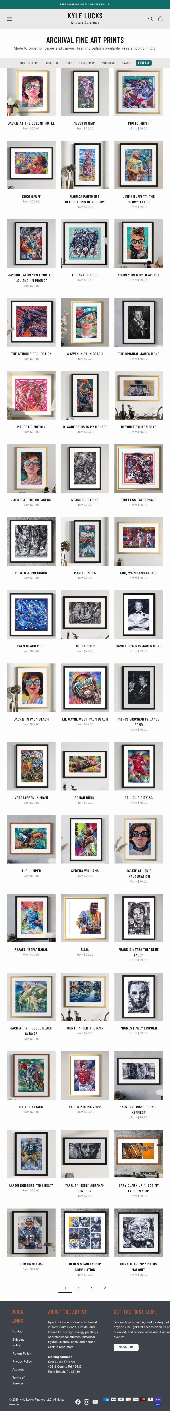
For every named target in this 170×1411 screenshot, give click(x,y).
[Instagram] (86, 1402)
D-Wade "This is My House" (85, 426)
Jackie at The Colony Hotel (31, 123)
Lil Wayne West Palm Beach (85, 719)
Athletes (52, 63)
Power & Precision (31, 572)
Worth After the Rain (84, 1027)
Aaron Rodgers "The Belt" (31, 1185)
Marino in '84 (85, 572)
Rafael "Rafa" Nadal (31, 949)
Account (18, 1369)
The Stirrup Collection (31, 353)
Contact (17, 1331)
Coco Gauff (31, 196)
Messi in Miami (85, 123)
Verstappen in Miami (31, 797)
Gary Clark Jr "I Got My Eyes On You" (138, 1188)
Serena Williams (85, 870)
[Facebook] (78, 1402)
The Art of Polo (85, 274)
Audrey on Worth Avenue (139, 274)
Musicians (108, 63)
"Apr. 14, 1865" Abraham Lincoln (85, 1188)
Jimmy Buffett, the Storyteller (139, 199)
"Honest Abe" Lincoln (138, 1027)
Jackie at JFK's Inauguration (139, 873)
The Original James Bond (139, 353)
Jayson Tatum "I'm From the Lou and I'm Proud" (31, 277)
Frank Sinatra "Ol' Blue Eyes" (138, 952)
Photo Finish (138, 123)
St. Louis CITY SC (138, 797)
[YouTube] (95, 1402)
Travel (126, 63)
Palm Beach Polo (31, 645)
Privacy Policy (22, 1361)
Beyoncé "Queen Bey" (138, 426)
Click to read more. (61, 1347)
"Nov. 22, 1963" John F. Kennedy (139, 1109)
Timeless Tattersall (139, 499)
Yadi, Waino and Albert (139, 572)
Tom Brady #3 (31, 1263)
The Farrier (85, 645)
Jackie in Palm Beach (31, 719)
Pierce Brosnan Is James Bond (139, 722)
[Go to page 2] (105, 1288)
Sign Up (126, 1347)
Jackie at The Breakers (31, 499)
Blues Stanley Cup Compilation (85, 1266)
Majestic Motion (31, 426)
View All (143, 63)
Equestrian (87, 63)
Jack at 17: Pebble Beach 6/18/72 (31, 1030)
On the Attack (31, 1106)
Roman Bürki (85, 797)
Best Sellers (29, 63)
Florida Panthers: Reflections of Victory (85, 199)
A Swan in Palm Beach (85, 353)
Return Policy (21, 1353)
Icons (68, 63)
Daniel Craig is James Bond (139, 645)
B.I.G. (85, 949)
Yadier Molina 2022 (85, 1106)
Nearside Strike (85, 499)
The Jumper (31, 870)
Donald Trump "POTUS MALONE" (138, 1266)
